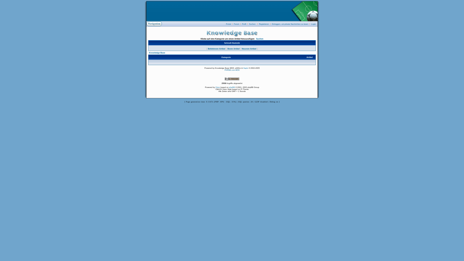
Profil (244, 24)
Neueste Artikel (249, 49)
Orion (218, 87)
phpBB (232, 87)
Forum (236, 24)
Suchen (252, 24)
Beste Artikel (233, 49)
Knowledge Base (157, 53)
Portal (228, 24)
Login (313, 24)
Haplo (245, 68)
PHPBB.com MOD (232, 70)
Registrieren (264, 24)
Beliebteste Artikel (216, 49)
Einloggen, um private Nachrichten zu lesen (290, 24)
